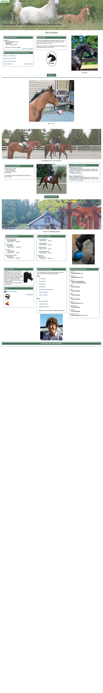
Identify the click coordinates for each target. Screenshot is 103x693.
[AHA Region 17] (7, 303)
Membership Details (51, 196)
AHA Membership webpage (76, 180)
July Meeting (42, 278)
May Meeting (42, 284)
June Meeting (42, 281)
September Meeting (44, 306)
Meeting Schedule (28, 64)
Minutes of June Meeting (10, 58)
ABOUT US (31, 1)
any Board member (47, 43)
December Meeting (43, 301)
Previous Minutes (8, 64)
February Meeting (43, 292)
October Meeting (43, 304)
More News (51, 75)
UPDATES (13, 1)
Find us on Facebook (11, 291)
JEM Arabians (29, 294)
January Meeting (43, 295)
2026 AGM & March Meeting (46, 289)
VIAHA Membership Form (76, 173)
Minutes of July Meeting (9, 55)
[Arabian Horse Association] (7, 297)
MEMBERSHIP (22, 1)
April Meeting (42, 286)
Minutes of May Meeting (10, 61)
